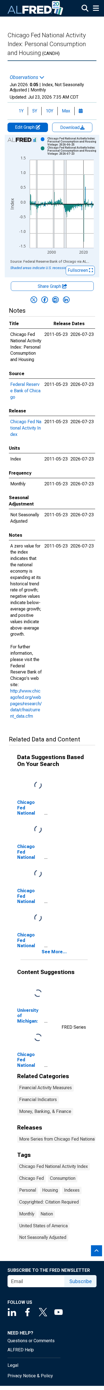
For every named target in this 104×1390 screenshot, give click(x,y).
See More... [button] (54, 951)
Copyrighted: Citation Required (49, 1202)
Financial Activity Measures (45, 1087)
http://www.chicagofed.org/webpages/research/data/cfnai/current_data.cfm (26, 703)
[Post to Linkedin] (66, 299)
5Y (34, 111)
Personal (27, 1190)
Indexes (72, 1190)
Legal (12, 1365)
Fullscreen (78, 270)
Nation (46, 1214)
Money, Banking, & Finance (45, 1111)
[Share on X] (34, 299)
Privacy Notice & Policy (30, 1375)
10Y (49, 111)
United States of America (43, 1225)
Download (70, 127)
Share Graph (50, 286)
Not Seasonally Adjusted (42, 1237)
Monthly (26, 1214)
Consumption (62, 1178)
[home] (35, 8)
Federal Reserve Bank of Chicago (25, 391)
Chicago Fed (31, 1178)
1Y (21, 111)
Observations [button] (24, 77)
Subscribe (80, 1281)
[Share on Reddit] (55, 299)
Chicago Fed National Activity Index (25, 428)
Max (66, 111)
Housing (50, 1190)
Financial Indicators (38, 1099)
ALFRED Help (20, 1349)
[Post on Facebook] (44, 299)
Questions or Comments (31, 1340)
